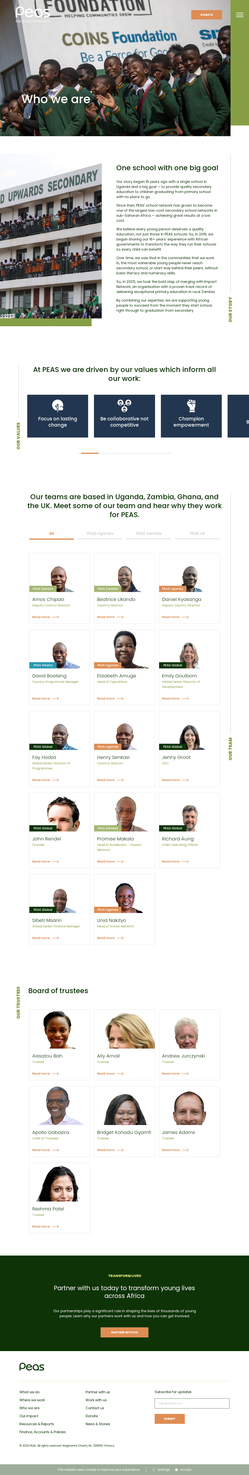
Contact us (95, 1408)
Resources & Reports (36, 1424)
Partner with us (98, 1392)
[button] (89, 453)
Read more (41, 617)
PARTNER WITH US (124, 1332)
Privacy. (109, 1446)
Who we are (29, 1408)
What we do (29, 1392)
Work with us (96, 1400)
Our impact (28, 1416)
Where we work (32, 1400)
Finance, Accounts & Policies (42, 1431)
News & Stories (98, 1424)
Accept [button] (186, 1469)
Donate (207, 15)
